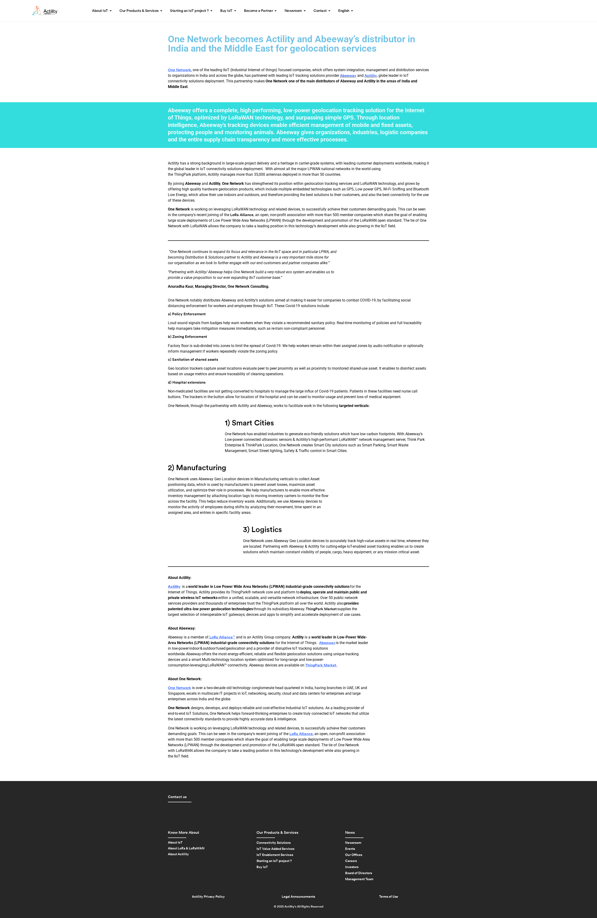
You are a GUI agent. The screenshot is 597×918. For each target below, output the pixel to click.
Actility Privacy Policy (208, 896)
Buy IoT (262, 867)
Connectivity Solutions (274, 842)
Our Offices (353, 855)
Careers (351, 861)
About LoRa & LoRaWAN (186, 848)
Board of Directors (358, 873)
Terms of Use (388, 896)
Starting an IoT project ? (274, 861)
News (350, 832)
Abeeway (327, 643)
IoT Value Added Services (275, 849)
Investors (351, 867)
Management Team (359, 879)
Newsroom (353, 842)
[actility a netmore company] (45, 11)
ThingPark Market (321, 609)
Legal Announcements (298, 896)
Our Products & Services (277, 832)
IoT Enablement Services (275, 855)
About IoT (175, 842)
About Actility (178, 854)
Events (350, 849)
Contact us (177, 797)
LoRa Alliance (241, 215)
